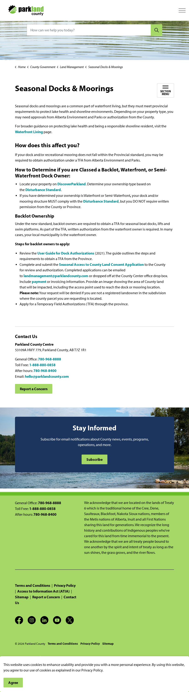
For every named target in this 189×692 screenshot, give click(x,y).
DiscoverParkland (71, 184)
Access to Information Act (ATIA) (43, 591)
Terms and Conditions (32, 585)
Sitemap (22, 597)
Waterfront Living (29, 131)
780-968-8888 (49, 359)
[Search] (156, 30)
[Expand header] (182, 10)
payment (39, 281)
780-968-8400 (44, 370)
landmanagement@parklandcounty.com (56, 275)
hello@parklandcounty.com (47, 376)
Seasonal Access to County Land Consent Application (102, 264)
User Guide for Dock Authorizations (65, 253)
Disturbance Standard (43, 189)
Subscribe (94, 459)
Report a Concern (33, 388)
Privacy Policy (65, 585)
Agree (13, 682)
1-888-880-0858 (42, 364)
